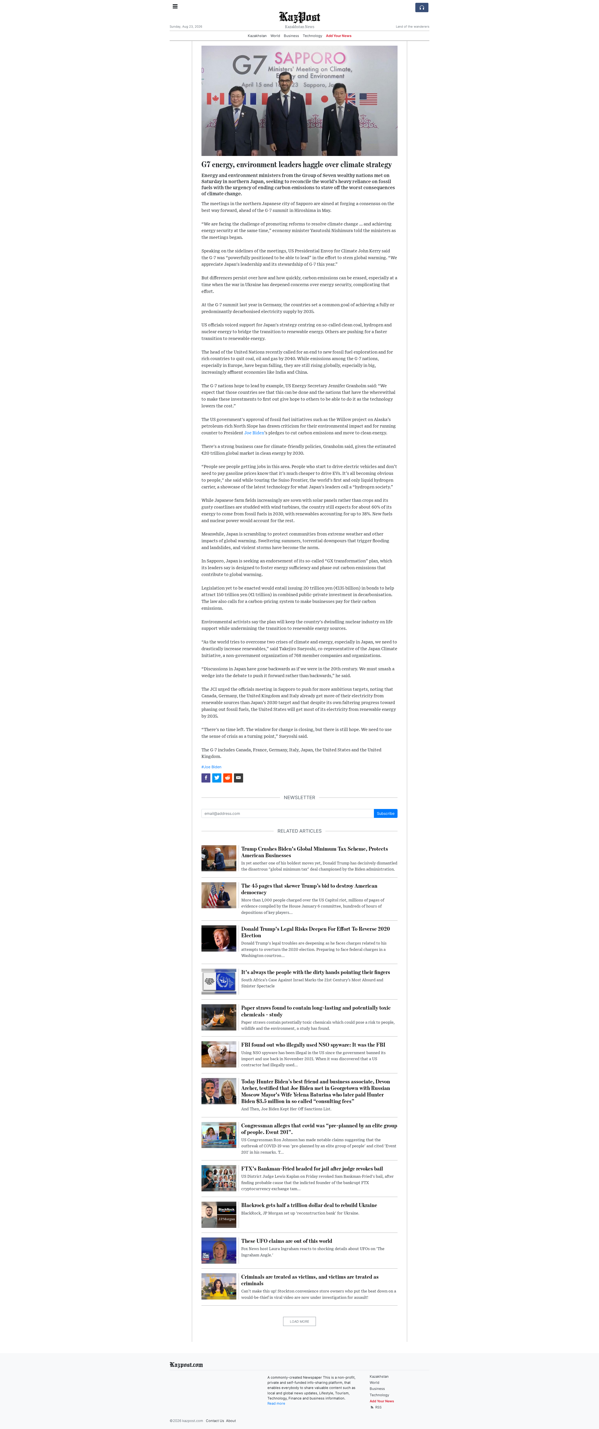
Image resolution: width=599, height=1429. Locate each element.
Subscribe (385, 813)
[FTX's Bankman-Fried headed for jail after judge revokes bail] (218, 1177)
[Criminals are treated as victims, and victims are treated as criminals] (218, 1286)
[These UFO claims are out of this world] (218, 1250)
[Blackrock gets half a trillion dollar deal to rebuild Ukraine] (218, 1214)
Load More (299, 1321)
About (231, 1421)
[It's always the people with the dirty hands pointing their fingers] (218, 981)
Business (291, 36)
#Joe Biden (211, 766)
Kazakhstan (257, 36)
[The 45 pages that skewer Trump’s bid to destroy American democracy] (218, 895)
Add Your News (338, 36)
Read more (276, 1403)
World (275, 36)
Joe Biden (254, 433)
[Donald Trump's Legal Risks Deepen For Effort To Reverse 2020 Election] (218, 938)
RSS (378, 1407)
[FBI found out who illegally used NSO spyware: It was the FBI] (218, 1054)
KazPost (299, 16)
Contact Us (215, 1421)
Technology (312, 36)
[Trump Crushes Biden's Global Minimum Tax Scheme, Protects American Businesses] (218, 858)
